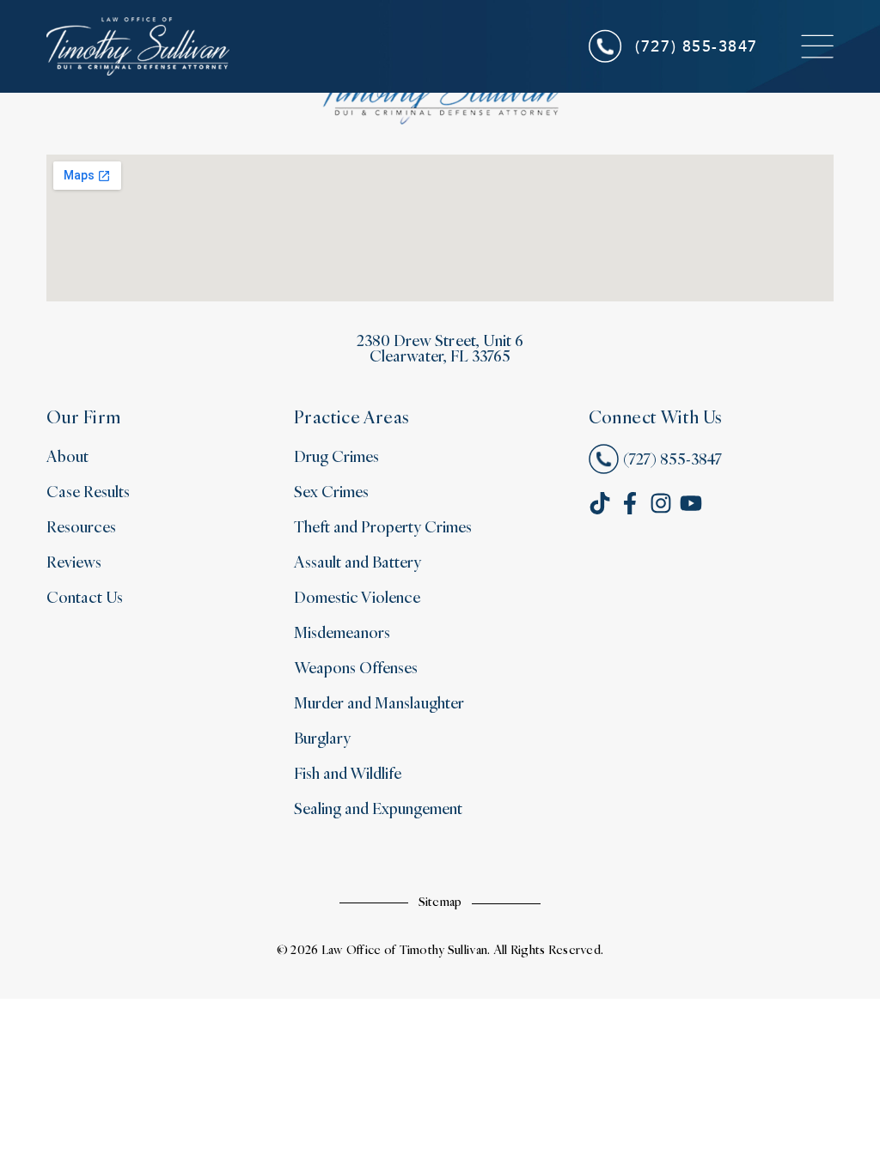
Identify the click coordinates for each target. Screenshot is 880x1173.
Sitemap (440, 900)
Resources (81, 526)
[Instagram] (661, 503)
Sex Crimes (331, 490)
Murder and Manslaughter (379, 702)
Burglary (322, 737)
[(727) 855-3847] (606, 46)
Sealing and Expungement (378, 807)
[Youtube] (691, 503)
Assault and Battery (357, 561)
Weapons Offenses (356, 667)
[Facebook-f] (630, 503)
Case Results (88, 490)
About (67, 455)
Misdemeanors (342, 631)
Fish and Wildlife (347, 772)
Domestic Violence (357, 596)
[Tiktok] (600, 503)
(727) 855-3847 (696, 45)
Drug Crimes (336, 455)
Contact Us (84, 596)
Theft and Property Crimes (383, 526)
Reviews (73, 561)
